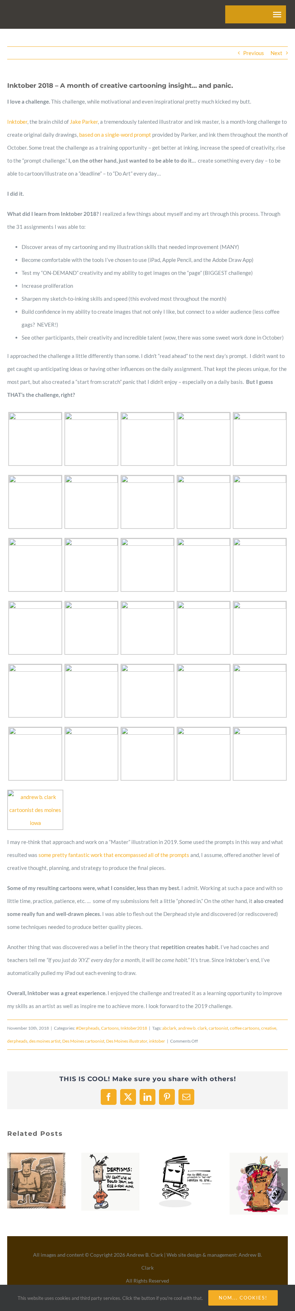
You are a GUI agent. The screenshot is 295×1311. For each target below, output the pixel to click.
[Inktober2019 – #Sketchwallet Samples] (36, 1180)
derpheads (17, 1041)
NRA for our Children (250, 1184)
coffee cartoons (244, 1028)
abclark (169, 1028)
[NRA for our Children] (259, 1184)
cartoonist (218, 1028)
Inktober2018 (134, 1028)
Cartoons (110, 1028)
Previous (253, 53)
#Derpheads (87, 1028)
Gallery (45, 1181)
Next (276, 53)
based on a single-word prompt (115, 134)
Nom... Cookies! (243, 1298)
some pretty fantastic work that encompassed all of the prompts (113, 855)
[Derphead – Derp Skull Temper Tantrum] (184, 1182)
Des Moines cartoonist (83, 1041)
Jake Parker (84, 121)
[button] (12, 1184)
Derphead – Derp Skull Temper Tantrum (176, 1182)
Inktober (17, 121)
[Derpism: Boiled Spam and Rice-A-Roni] (110, 1182)
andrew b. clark (192, 1028)
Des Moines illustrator (126, 1041)
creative (268, 1028)
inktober (157, 1041)
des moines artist (44, 1041)
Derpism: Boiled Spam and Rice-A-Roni (102, 1182)
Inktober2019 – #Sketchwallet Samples (28, 1181)
